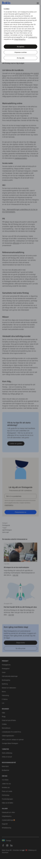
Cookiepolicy (32, 37)
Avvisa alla (20, 58)
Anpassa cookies (20, 52)
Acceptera (20, 47)
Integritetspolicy (19, 39)
